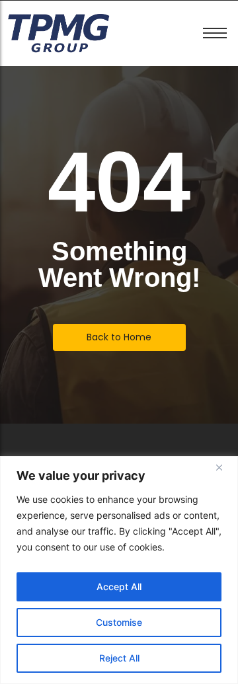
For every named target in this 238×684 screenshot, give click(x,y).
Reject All (119, 658)
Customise (119, 622)
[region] (119, 570)
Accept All (119, 586)
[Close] (224, 467)
